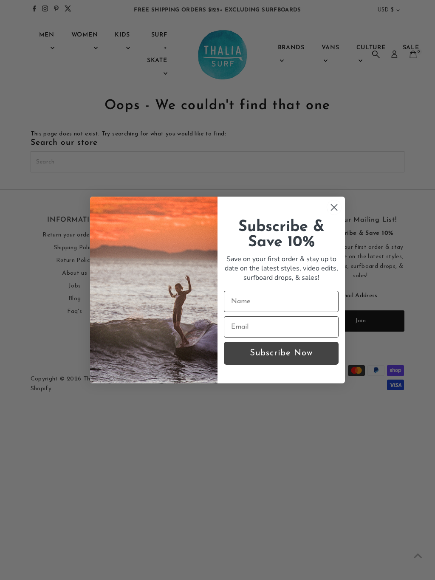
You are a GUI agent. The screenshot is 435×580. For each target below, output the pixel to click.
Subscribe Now (281, 353)
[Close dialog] (334, 207)
